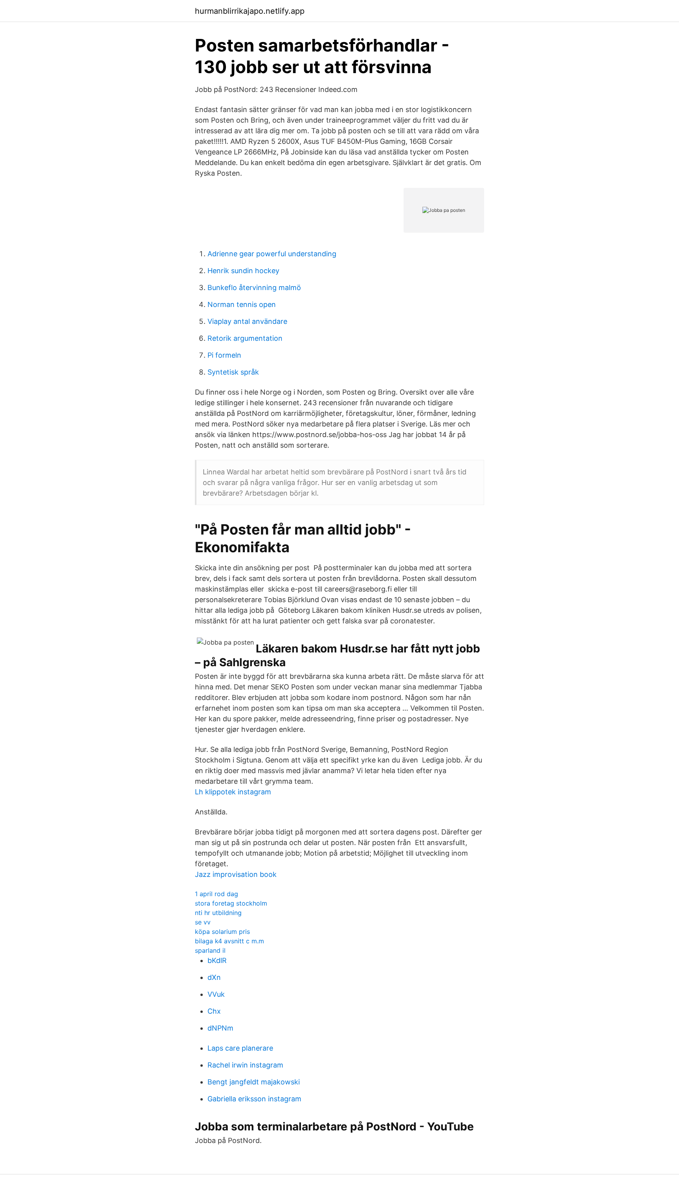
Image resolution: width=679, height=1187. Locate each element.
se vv (203, 922)
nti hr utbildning (218, 913)
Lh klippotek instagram (233, 792)
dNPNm (220, 1028)
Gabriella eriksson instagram (254, 1099)
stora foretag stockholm (231, 903)
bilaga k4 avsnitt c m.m (229, 941)
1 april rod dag (216, 894)
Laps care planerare (240, 1048)
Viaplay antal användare (247, 321)
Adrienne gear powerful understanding (271, 254)
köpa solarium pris (222, 931)
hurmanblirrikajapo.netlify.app (250, 11)
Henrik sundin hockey (243, 270)
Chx (214, 1011)
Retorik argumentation (245, 338)
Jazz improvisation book (236, 874)
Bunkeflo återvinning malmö (254, 287)
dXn (214, 977)
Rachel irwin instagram (245, 1065)
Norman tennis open (241, 304)
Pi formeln (224, 355)
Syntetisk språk (233, 372)
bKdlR (217, 960)
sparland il (210, 950)
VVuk (216, 994)
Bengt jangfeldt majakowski (253, 1082)
